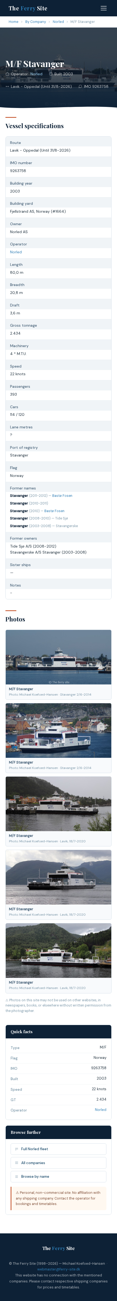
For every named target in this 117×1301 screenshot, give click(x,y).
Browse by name (35, 1176)
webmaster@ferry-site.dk (58, 1269)
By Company (35, 21)
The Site (28, 8)
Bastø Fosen (62, 496)
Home (14, 21)
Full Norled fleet (34, 1149)
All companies (33, 1163)
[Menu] (103, 8)
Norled (58, 21)
